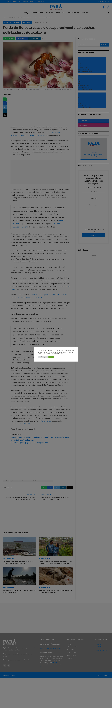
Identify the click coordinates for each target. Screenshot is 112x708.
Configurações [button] (43, 357)
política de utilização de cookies (53, 353)
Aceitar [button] (51, 357)
